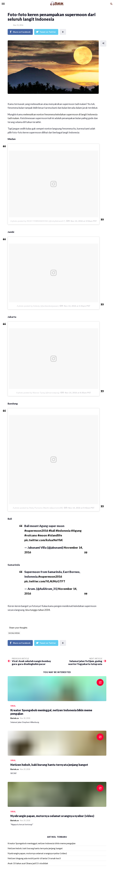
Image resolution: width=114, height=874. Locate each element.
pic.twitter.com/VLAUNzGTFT (44, 581)
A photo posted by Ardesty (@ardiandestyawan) (38, 306)
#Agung (76, 530)
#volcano (30, 535)
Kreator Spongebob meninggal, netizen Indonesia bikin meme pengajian (41, 843)
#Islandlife (55, 535)
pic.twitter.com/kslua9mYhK (43, 540)
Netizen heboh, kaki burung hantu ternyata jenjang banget (35, 848)
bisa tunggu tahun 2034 (37, 609)
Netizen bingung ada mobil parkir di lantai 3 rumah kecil (34, 858)
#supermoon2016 (36, 530)
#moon (42, 535)
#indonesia (63, 530)
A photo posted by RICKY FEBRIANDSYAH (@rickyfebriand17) (37, 221)
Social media (14, 633)
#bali (52, 530)
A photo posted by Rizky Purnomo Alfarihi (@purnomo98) (38, 508)
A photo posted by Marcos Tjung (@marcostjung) (38, 393)
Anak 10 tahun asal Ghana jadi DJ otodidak (28, 863)
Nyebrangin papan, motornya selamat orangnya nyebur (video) (37, 853)
